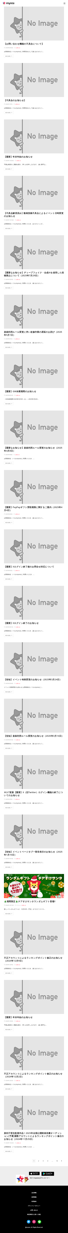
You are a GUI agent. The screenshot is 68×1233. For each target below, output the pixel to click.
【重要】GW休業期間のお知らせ (20, 391)
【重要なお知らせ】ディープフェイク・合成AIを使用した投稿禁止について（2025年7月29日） (34, 274)
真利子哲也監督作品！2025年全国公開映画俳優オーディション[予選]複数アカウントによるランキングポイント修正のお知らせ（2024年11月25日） (34, 1136)
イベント (19, 905)
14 (57, 1161)
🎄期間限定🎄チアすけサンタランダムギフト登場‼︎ (29, 901)
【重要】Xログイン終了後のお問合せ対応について (29, 566)
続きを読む (8, 56)
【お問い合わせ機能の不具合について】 (24, 43)
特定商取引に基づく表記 (34, 1214)
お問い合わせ (34, 1210)
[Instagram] (34, 1221)
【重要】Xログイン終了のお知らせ (21, 623)
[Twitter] (28, 1221)
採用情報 (34, 1197)
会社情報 (34, 1192)
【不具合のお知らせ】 (15, 100)
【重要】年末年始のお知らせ (18, 156)
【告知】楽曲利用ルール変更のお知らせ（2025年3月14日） (34, 735)
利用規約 (34, 1201)
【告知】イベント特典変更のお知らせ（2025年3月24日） (33, 679)
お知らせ (18, 47)
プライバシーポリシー (34, 1206)
